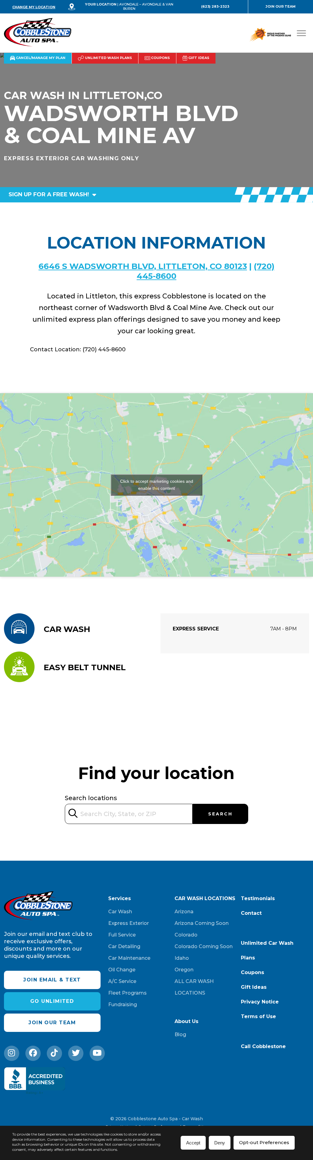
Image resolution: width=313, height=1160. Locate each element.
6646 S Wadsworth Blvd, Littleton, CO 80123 (143, 266)
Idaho (182, 958)
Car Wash (120, 911)
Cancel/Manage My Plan (40, 58)
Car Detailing (124, 946)
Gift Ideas (198, 58)
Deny (219, 1142)
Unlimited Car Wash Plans (267, 950)
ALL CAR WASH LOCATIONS (194, 987)
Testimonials (258, 898)
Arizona (184, 911)
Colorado (186, 935)
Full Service (122, 935)
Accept (193, 1142)
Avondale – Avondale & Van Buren (146, 6)
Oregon (184, 970)
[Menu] (301, 33)
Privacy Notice (260, 1002)
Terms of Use (258, 1016)
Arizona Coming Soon (202, 923)
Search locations (91, 798)
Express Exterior (128, 923)
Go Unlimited (52, 1001)
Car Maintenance (129, 958)
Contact (251, 913)
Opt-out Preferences (264, 1142)
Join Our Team (281, 6)
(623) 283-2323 (215, 6)
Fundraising (122, 1004)
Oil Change (121, 970)
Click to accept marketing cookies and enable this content (156, 485)
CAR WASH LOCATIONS (205, 898)
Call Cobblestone (263, 1046)
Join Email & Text (52, 980)
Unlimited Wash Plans (108, 58)
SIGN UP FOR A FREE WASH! (50, 194)
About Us (186, 1021)
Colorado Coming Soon (204, 946)
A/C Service (122, 981)
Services (119, 898)
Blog (180, 1034)
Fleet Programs (127, 993)
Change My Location (33, 7)
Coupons (160, 58)
